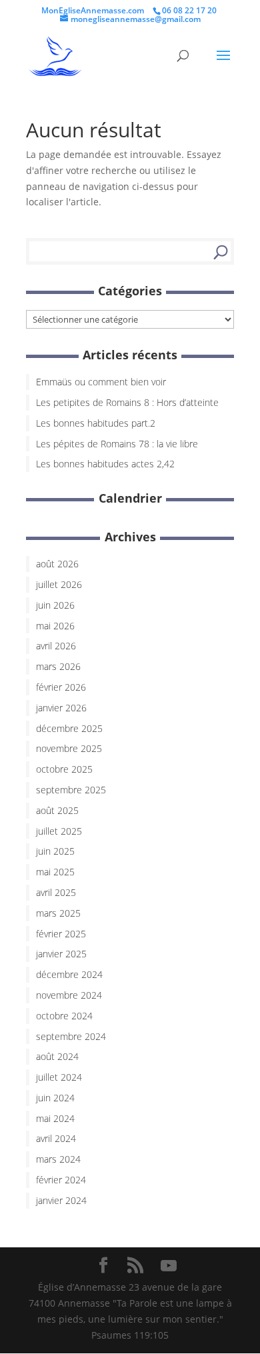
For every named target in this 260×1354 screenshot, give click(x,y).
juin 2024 (55, 1097)
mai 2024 (55, 1118)
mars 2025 (58, 913)
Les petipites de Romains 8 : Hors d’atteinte (127, 402)
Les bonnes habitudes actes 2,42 (105, 463)
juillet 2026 (59, 584)
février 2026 (61, 687)
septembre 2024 (71, 1036)
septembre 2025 (71, 789)
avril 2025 (56, 892)
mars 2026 (58, 666)
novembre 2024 (69, 995)
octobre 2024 (64, 1015)
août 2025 (57, 810)
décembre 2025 (69, 728)
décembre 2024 (69, 974)
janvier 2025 (61, 953)
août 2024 (57, 1056)
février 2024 (61, 1179)
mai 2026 (55, 625)
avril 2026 (56, 645)
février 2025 (61, 933)
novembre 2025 (69, 748)
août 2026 (57, 563)
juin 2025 (55, 851)
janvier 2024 (61, 1200)
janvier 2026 (61, 707)
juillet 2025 (59, 831)
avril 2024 (56, 1138)
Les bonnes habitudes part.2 (95, 423)
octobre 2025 (64, 769)
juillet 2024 (59, 1077)
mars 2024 (58, 1159)
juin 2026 (55, 605)
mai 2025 (55, 871)
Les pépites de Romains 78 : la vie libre (117, 443)
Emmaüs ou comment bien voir (101, 381)
